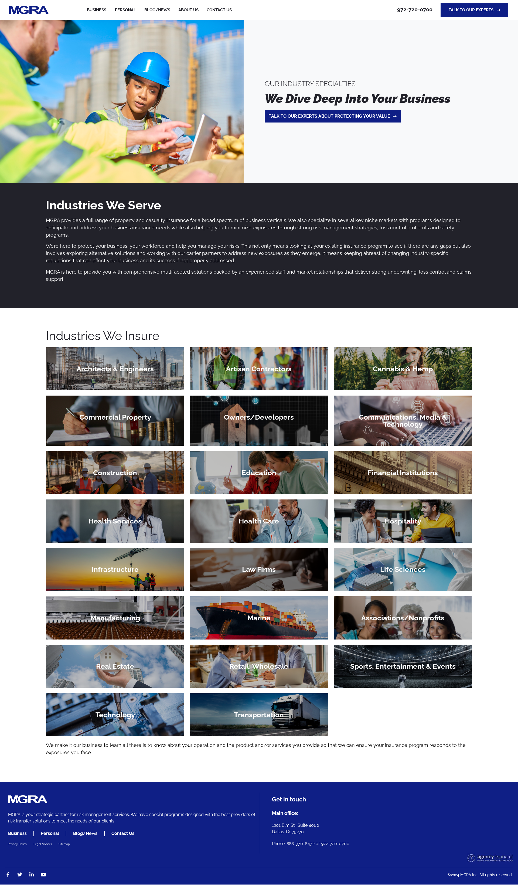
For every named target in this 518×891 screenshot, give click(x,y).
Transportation (259, 715)
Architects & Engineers (115, 369)
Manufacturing (115, 618)
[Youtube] (43, 874)
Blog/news (157, 10)
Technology (115, 715)
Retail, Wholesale (258, 666)
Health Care (259, 521)
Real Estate (115, 666)
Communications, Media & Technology (403, 420)
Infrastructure (115, 569)
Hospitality (403, 521)
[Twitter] (19, 874)
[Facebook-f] (7, 874)
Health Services (115, 521)
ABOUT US (188, 10)
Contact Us (219, 10)
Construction (115, 473)
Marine (259, 618)
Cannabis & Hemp (403, 369)
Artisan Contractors (259, 369)
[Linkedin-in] (31, 874)
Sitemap (64, 844)
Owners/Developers (259, 417)
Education (259, 473)
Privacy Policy (17, 844)
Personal (125, 10)
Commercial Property (115, 417)
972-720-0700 (414, 9)
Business (96, 10)
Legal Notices (42, 844)
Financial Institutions (403, 473)
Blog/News (85, 833)
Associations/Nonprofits (402, 618)
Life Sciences (402, 569)
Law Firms (259, 569)
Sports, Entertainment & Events (403, 666)
